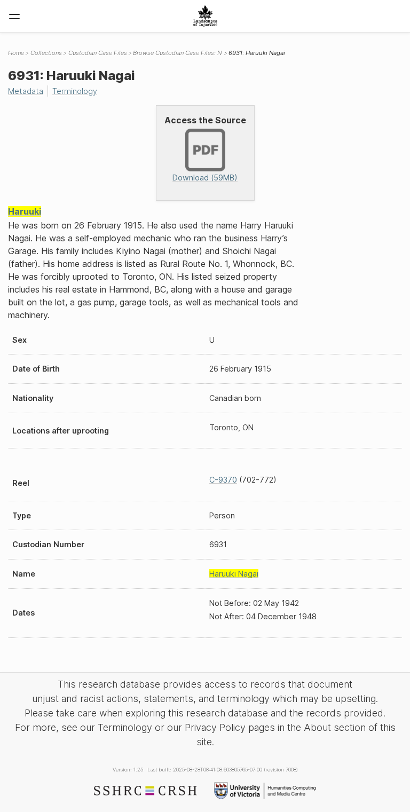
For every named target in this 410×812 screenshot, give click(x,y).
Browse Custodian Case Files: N (177, 53)
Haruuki (24, 211)
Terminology (74, 91)
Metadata (25, 91)
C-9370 (223, 479)
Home (16, 53)
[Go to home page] (205, 16)
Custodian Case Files (97, 53)
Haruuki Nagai (233, 573)
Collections (46, 53)
